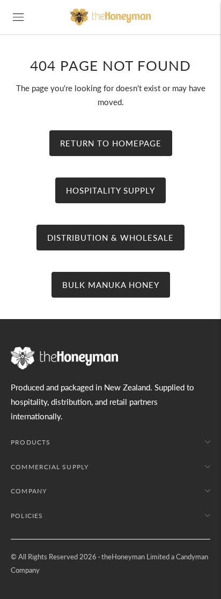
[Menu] (18, 17)
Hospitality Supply (110, 190)
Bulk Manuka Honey (110, 285)
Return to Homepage (110, 143)
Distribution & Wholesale (110, 237)
